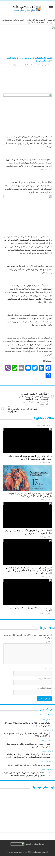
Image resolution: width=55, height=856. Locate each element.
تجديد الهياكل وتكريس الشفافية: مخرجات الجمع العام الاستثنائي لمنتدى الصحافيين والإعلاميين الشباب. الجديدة (29, 570)
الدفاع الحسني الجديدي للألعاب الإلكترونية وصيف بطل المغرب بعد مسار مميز (28, 532)
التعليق (48, 641)
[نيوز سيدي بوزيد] (27, 7)
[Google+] (33, 848)
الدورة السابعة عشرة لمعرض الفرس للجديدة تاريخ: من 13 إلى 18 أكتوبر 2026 (30, 494)
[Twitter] (27, 848)
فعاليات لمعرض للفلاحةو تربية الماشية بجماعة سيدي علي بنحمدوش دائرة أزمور (29, 457)
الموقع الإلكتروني (44, 688)
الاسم (48, 669)
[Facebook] (30, 848)
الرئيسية (51, 20)
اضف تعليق (28, 64)
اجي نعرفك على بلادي (36, 20)
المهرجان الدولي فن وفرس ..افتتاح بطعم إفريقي (22, 409)
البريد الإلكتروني (44, 678)
